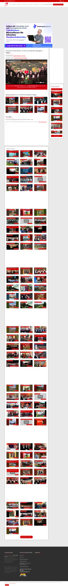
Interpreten (14, 4)
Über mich (21, 557)
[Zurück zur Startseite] (6, 4)
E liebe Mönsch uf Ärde (19, 56)
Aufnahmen (30, 4)
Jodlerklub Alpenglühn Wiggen (20, 58)
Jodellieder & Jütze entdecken (58, 4)
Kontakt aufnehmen (23, 561)
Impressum (22, 555)
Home (10, 4)
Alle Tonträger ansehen (43, 121)
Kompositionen (24, 4)
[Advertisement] (34, 15)
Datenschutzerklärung (12, 583)
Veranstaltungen (35, 4)
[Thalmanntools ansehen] (28, 34)
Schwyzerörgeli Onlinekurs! (47, 4)
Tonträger (40, 4)
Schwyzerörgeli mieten (24, 566)
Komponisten (19, 4)
